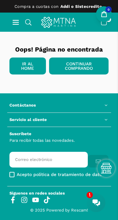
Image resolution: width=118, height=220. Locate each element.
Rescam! (79, 210)
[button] (15, 22)
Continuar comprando (79, 66)
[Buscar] (28, 22)
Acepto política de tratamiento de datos (60, 174)
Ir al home (27, 66)
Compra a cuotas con (58, 6)
